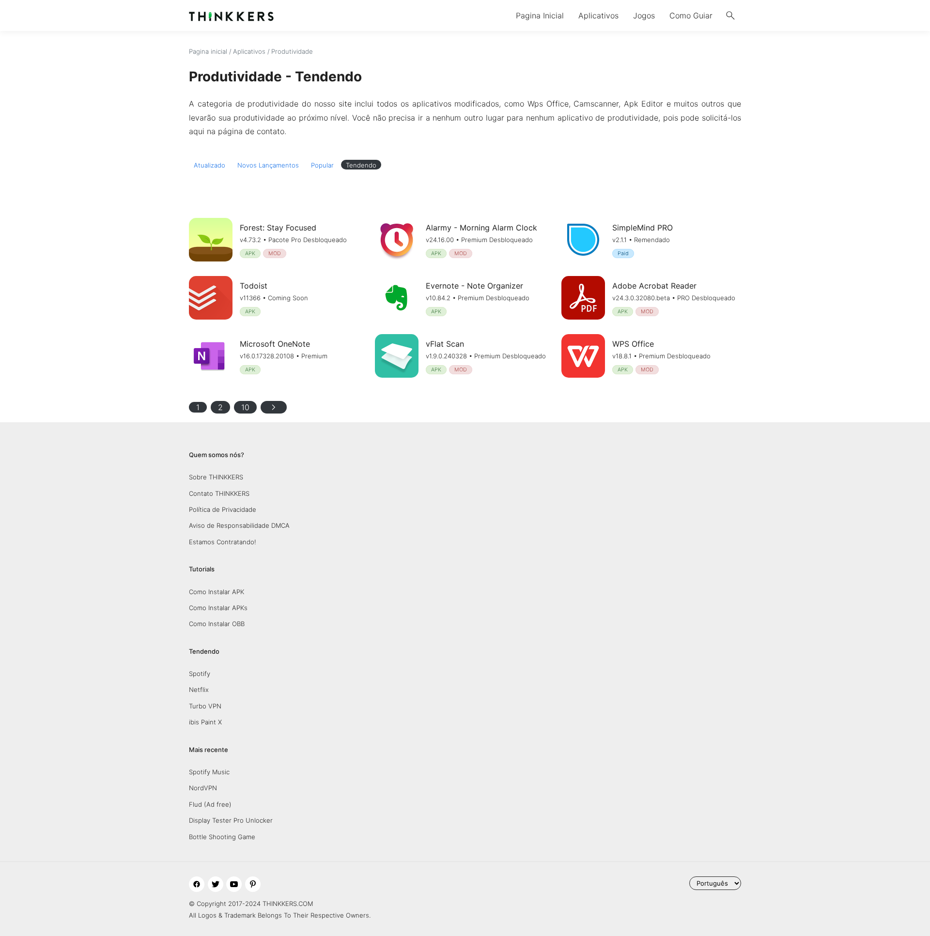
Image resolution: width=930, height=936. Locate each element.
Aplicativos (598, 15)
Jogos (644, 15)
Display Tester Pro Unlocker (231, 820)
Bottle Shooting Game (222, 837)
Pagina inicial (208, 51)
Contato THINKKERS (219, 493)
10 (245, 407)
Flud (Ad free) (210, 804)
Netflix (199, 689)
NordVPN (203, 788)
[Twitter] (215, 884)
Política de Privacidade (222, 509)
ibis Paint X (205, 722)
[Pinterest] (253, 884)
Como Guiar (691, 15)
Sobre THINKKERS (216, 477)
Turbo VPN (205, 706)
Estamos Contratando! (222, 542)
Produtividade (292, 51)
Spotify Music (209, 772)
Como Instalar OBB (217, 624)
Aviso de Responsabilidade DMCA (239, 525)
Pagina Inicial (540, 15)
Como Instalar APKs (218, 608)
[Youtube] (234, 884)
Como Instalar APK (216, 592)
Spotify (199, 673)
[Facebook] (196, 884)
